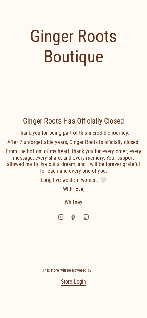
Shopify (98, 270)
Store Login (73, 281)
